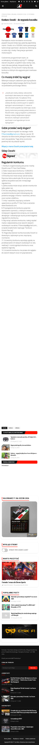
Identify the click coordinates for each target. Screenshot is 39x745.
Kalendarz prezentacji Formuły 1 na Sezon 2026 (23, 697)
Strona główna (4, 1)
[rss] (32, 1)
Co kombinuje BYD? (16, 719)
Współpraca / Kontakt (18, 738)
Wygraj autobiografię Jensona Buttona (21, 445)
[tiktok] (37, 1)
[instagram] (27, 1)
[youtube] (35, 1)
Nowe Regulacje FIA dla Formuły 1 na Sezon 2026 (23, 689)
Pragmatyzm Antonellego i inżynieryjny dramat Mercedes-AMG (22, 728)
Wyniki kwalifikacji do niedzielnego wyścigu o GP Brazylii (23, 614)
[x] (24, 1)
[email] (19, 1)
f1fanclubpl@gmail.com (11, 134)
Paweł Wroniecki (7, 24)
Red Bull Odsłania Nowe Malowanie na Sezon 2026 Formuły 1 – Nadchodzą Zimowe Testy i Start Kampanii (24, 680)
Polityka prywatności (30, 738)
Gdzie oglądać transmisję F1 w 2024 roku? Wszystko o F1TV (23, 606)
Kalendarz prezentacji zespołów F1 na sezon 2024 (24, 598)
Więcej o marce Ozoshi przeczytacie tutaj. (18, 146)
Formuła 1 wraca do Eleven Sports (14, 582)
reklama (14, 14)
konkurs (11, 428)
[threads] (29, 1)
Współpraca (13, 1)
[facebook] (21, 1)
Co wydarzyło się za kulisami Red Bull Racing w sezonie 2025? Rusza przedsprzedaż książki (24, 711)
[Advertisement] (19, 340)
